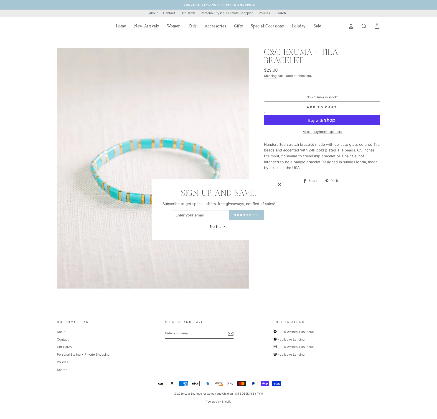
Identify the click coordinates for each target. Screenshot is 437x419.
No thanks (218, 226)
